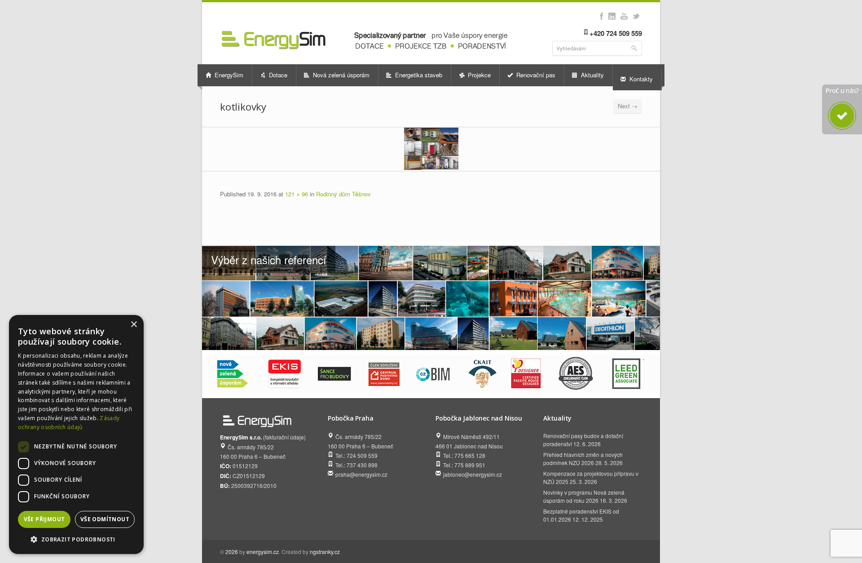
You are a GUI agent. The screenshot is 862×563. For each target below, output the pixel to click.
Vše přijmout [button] (44, 519)
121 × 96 (296, 194)
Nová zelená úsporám (340, 75)
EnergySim (228, 75)
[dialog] (76, 434)
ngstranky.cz (325, 551)
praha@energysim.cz (361, 474)
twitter (636, 16)
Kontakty (640, 79)
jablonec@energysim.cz (472, 474)
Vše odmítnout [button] (104, 519)
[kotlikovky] (431, 148)
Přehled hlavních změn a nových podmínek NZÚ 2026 (583, 458)
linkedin (612, 16)
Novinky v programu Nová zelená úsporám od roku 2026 (584, 496)
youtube (624, 16)
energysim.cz (262, 551)
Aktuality (591, 75)
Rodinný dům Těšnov (343, 194)
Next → (628, 106)
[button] (76, 539)
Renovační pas (535, 75)
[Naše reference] (431, 298)
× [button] (133, 324)
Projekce (478, 75)
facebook (601, 16)
